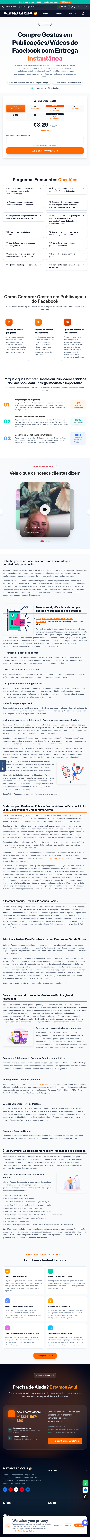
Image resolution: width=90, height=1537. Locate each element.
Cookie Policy (17, 1531)
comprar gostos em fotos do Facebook (41, 1084)
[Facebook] (5, 1489)
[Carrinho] (85, 1496)
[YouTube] (10, 1489)
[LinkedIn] (27, 1489)
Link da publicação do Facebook (18, 135)
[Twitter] (16, 1489)
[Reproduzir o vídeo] (45, 509)
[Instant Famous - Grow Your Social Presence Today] (21, 13)
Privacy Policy (28, 1531)
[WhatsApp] (85, 1483)
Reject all (68, 1525)
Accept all (79, 1525)
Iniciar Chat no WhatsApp (67, 1441)
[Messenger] (85, 1490)
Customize (57, 1525)
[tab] (42, 541)
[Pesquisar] (76, 13)
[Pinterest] (22, 1489)
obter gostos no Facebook (55, 858)
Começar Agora (43, 1356)
